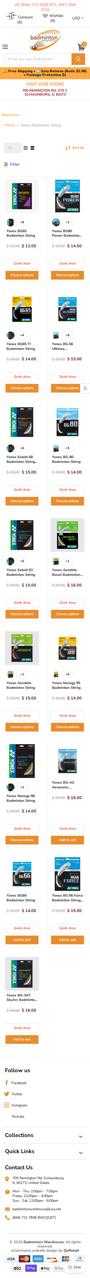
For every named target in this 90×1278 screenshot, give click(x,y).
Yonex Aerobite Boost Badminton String (66, 575)
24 (10, 148)
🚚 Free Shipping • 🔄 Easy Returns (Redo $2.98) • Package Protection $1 (45, 73)
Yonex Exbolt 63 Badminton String (20, 572)
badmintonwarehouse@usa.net (36, 1209)
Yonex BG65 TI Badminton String (20, 346)
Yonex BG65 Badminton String (20, 233)
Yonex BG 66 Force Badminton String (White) (67, 900)
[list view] (33, 148)
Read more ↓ (12, 115)
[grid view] (26, 148)
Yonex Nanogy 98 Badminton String (20, 798)
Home (10, 125)
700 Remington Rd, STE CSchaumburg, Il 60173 (45, 89)
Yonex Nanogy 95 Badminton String (66, 685)
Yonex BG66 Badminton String (20, 898)
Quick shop (22, 263)
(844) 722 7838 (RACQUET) (34, 1217)
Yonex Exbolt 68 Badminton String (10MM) (20, 462)
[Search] (78, 59)
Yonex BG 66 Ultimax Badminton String (66, 349)
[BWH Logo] (45, 40)
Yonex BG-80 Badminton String (66, 459)
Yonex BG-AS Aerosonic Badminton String (66, 787)
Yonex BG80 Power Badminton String (66, 236)
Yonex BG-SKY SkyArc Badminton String (21, 1000)
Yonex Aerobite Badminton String (20, 685)
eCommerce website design (34, 1250)
